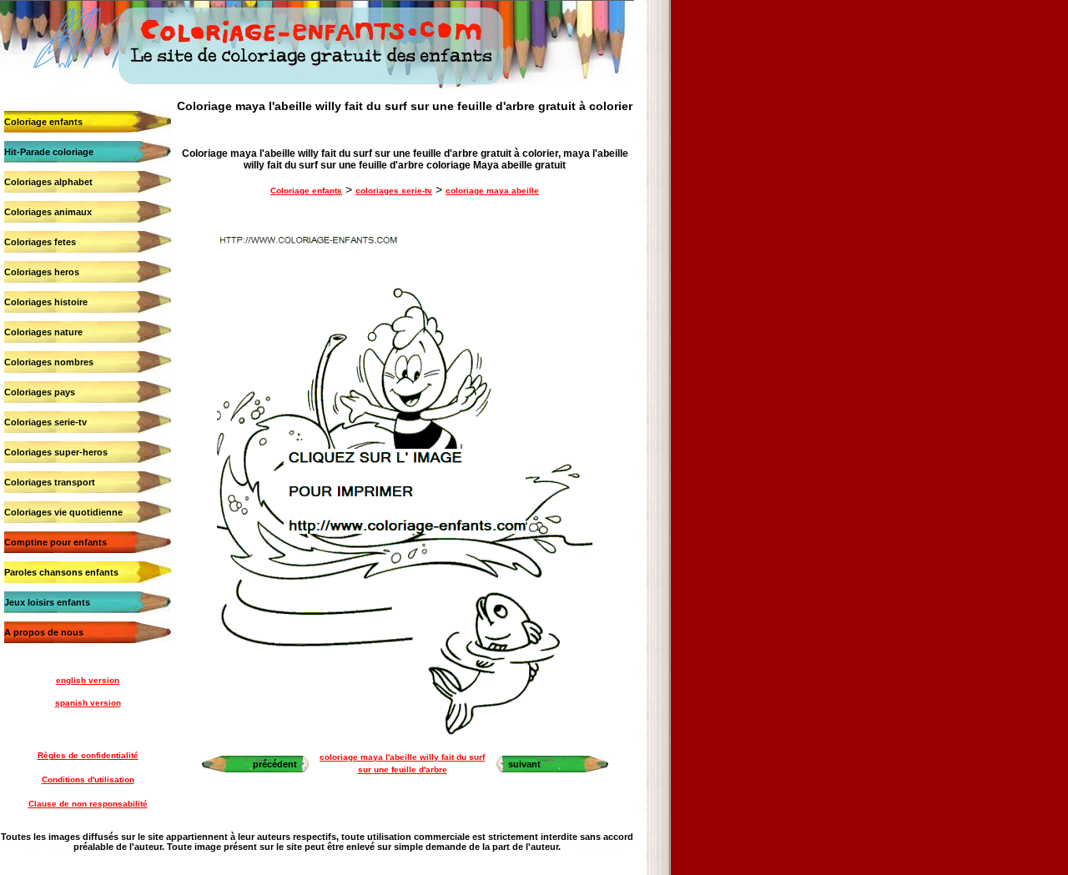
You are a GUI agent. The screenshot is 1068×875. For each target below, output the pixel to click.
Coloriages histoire (46, 302)
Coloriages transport (49, 482)
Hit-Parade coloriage (48, 152)
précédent (275, 764)
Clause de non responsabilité (88, 803)
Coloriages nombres (48, 362)
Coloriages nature (43, 332)
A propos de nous (43, 632)
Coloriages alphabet (48, 182)
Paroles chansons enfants (61, 572)
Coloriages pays (39, 392)
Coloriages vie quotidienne (63, 512)
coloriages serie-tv (393, 190)
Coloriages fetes (40, 242)
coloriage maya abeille (492, 190)
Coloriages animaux (48, 212)
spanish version (88, 702)
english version (87, 680)
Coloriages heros (41, 272)
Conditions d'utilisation (88, 779)
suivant (524, 764)
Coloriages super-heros (56, 452)
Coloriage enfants (43, 122)
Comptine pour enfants (55, 542)
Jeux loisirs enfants (47, 602)
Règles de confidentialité (88, 755)
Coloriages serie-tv (45, 422)
